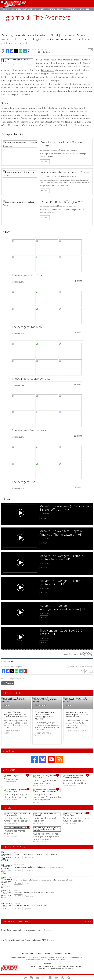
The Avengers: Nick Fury (27, 275)
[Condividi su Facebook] (7, 51)
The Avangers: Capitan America (31, 378)
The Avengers (47, 70)
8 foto (79, 332)
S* (29, 52)
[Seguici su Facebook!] (34, 759)
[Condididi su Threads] (16, 51)
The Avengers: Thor (24, 482)
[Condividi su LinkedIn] (25, 51)
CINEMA (7, 705)
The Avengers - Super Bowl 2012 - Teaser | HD (62, 632)
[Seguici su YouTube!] (51, 759)
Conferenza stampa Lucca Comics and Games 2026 (23, 940)
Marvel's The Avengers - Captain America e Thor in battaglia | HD (61, 532)
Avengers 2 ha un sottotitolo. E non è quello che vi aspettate (47, 797)
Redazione (58, 953)
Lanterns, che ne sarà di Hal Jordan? (46, 819)
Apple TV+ (42, 9)
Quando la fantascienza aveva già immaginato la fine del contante (46, 836)
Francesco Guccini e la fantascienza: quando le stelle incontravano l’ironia (43, 880)
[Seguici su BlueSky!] (43, 759)
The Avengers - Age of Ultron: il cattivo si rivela (16, 795)
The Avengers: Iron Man (27, 327)
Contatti (68, 953)
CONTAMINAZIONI (19, 865)
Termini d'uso (27, 953)
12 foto (79, 384)
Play (45, 518)
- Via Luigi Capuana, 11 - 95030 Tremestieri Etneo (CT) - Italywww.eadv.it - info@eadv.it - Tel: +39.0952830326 (56, 967)
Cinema (10, 661)
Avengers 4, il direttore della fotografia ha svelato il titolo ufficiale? (77, 714)
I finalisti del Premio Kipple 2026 (14, 832)
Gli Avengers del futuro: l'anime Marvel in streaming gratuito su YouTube (45, 715)
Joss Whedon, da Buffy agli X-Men (62, 202)
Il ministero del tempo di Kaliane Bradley (30, 905)
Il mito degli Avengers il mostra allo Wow (45, 781)
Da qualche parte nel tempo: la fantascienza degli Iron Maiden (39, 867)
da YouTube (44, 514)
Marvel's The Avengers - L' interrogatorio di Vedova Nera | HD (63, 607)
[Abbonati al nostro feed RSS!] (60, 759)
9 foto (79, 281)
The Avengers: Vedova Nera (29, 430)
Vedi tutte (88, 921)
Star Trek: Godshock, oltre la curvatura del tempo (34, 892)
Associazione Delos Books (40, 960)
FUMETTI (16, 890)
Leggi (45, 162)
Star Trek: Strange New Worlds (77, 9)
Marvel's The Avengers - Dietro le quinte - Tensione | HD (61, 557)
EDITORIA (17, 903)
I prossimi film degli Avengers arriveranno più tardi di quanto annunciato (15, 714)
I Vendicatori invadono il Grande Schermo (61, 144)
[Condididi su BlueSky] (12, 51)
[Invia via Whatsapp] (20, 51)
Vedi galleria (18, 282)
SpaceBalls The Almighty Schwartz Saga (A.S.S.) (22, 930)
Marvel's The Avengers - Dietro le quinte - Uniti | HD (61, 582)
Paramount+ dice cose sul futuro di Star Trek (76, 819)
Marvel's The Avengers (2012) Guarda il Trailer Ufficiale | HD (64, 507)
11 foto (79, 436)
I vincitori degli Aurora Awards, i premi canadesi (17, 819)
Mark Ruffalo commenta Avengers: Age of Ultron (76, 781)
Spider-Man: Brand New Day (26, 9)
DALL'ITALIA (17, 852)
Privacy (39, 953)
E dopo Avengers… (13, 779)
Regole (47, 953)
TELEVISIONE (40, 705)
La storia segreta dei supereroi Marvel (65, 172)
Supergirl (51, 9)
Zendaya (60, 9)
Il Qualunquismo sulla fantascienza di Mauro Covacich (35, 854)
